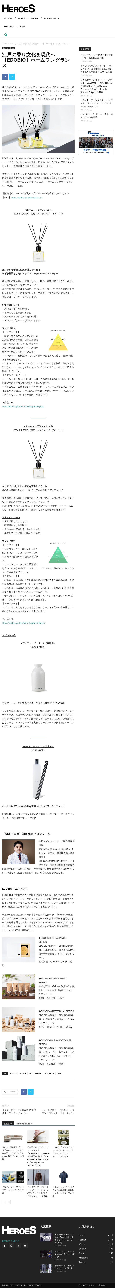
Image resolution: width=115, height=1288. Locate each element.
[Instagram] (11, 1245)
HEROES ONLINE (10, 1241)
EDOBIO (13, 1073)
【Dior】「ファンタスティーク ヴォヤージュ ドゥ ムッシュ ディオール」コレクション (96, 103)
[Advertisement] (96, 176)
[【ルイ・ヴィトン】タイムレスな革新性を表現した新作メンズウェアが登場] (64, 1177)
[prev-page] (4, 1202)
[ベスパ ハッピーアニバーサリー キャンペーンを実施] (13, 1177)
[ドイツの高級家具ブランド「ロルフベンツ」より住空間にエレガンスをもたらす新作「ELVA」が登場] (13, 1137)
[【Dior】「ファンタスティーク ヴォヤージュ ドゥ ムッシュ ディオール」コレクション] (64, 1137)
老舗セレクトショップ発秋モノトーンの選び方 (64, 1266)
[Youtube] (25, 1245)
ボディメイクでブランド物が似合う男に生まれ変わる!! (64, 1254)
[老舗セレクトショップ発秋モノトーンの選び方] (46, 1268)
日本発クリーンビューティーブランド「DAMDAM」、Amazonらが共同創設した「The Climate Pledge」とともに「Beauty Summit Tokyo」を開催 (38, 1156)
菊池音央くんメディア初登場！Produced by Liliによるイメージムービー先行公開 (64, 1238)
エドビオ (23, 1073)
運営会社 (102, 1285)
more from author (24, 1123)
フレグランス (49, 1073)
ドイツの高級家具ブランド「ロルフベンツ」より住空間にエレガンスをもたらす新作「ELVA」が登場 (13, 1153)
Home (4, 43)
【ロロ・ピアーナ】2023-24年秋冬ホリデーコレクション (19, 1111)
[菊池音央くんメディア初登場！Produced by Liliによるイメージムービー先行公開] (46, 1237)
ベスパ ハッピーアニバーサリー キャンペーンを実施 (13, 1190)
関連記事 (8, 1123)
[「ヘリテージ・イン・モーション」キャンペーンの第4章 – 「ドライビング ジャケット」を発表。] (38, 1177)
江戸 (59, 1073)
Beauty (13, 43)
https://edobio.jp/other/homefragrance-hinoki (23, 622)
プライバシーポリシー (87, 1285)
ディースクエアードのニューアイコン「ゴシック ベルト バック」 (58, 1111)
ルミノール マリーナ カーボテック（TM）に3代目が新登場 (97, 56)
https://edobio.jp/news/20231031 (26, 197)
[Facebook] (5, 77)
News (12, 48)
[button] (5, 34)
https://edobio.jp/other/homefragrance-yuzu (23, 406)
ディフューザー (35, 1073)
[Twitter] (12, 77)
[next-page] (9, 1202)
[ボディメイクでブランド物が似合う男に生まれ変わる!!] (46, 1254)
